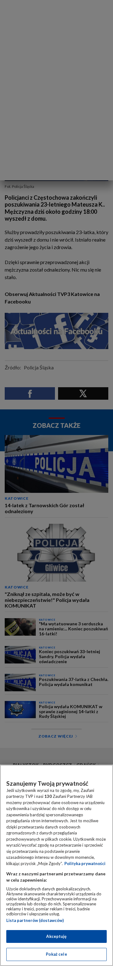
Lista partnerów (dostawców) (35, 920)
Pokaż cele (56, 954)
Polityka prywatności (84, 863)
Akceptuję (56, 936)
